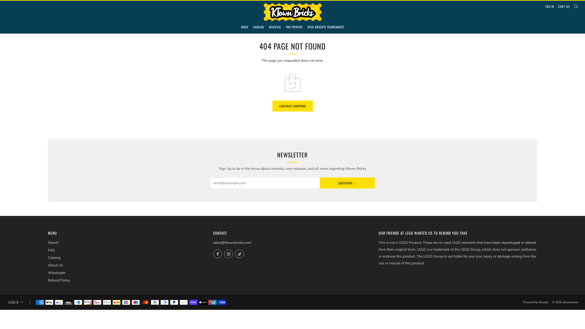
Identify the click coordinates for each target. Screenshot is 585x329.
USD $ (13, 302)
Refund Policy (59, 280)
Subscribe (345, 183)
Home (244, 27)
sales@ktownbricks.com (232, 242)
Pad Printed (294, 27)
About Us (55, 265)
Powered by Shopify (535, 302)
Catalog (258, 27)
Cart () (564, 6)
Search (53, 242)
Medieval (275, 27)
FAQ (51, 250)
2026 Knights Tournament (325, 27)
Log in (549, 6)
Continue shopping (292, 106)
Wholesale (56, 273)
